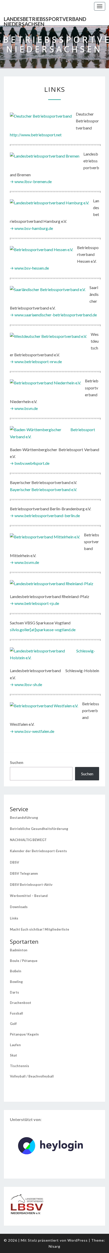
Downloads (19, 907)
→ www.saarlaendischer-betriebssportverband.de (53, 314)
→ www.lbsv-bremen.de (31, 181)
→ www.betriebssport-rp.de (34, 603)
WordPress (77, 1240)
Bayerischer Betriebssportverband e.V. (43, 489)
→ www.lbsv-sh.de (26, 684)
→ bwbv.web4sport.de (29, 463)
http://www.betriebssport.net (36, 134)
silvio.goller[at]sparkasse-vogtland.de (43, 629)
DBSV (14, 862)
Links (14, 918)
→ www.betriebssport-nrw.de (36, 361)
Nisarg (54, 1246)
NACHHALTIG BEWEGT (28, 840)
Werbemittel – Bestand (29, 896)
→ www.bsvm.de (24, 562)
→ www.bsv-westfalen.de (32, 731)
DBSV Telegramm (24, 873)
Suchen (16, 762)
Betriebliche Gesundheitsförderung (39, 829)
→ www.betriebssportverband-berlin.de (45, 515)
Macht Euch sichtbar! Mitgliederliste (39, 929)
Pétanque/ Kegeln (24, 1034)
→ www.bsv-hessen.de (29, 268)
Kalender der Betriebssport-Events (38, 851)
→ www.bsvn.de (24, 408)
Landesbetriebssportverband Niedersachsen (45, 20)
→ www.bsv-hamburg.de (31, 228)
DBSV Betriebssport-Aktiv (31, 885)
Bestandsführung (24, 818)
